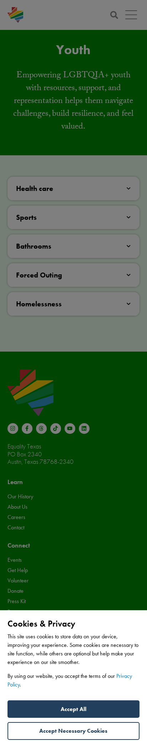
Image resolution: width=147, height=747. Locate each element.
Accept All (73, 709)
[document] (73, 373)
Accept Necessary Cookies (73, 731)
